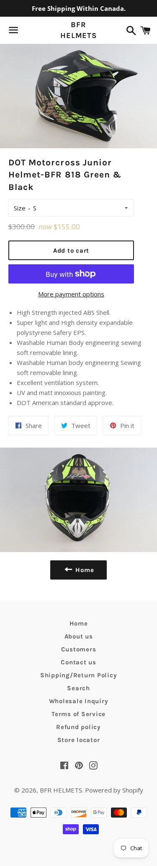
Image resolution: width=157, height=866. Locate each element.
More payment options (71, 294)
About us (78, 636)
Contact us (78, 662)
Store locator (78, 740)
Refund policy (78, 727)
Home (78, 623)
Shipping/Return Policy (78, 675)
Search (78, 688)
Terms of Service (78, 714)
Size (20, 208)
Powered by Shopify (114, 790)
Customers (78, 649)
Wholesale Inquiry (78, 701)
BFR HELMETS (78, 30)
